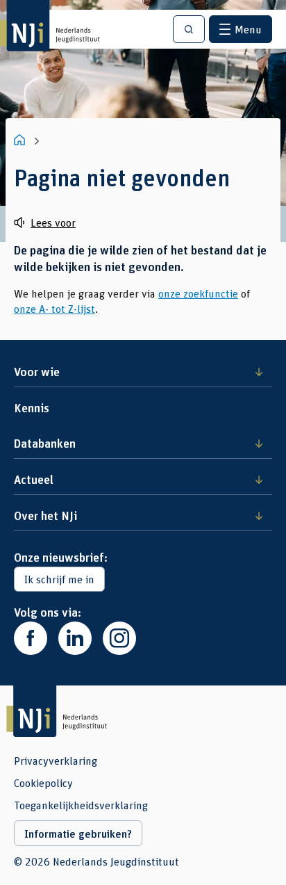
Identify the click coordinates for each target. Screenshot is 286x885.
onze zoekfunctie (198, 293)
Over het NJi (45, 515)
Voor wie (37, 371)
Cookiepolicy (43, 783)
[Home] (21, 139)
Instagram (119, 638)
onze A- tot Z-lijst (54, 308)
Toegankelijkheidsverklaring (81, 805)
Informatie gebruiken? (78, 833)
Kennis (31, 407)
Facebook (30, 638)
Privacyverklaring (55, 761)
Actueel (33, 479)
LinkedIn (75, 638)
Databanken (45, 443)
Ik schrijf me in (59, 578)
